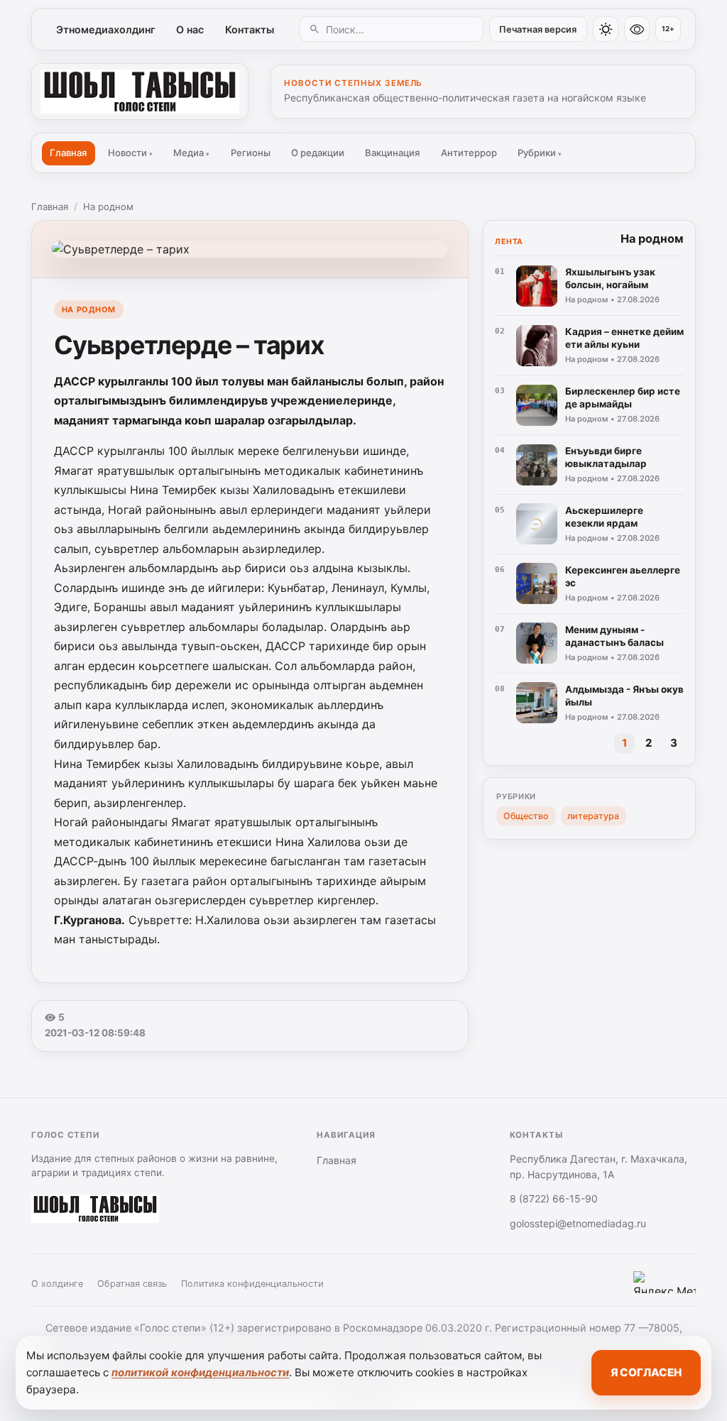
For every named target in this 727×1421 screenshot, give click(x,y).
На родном (108, 206)
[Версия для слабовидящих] (637, 29)
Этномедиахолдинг (105, 29)
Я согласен (646, 1372)
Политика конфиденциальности (252, 1283)
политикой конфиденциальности (200, 1372)
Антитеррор (469, 152)
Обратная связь (132, 1283)
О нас (190, 29)
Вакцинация (392, 152)
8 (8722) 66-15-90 (554, 1198)
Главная (68, 152)
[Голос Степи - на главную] (139, 91)
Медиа (191, 152)
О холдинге (57, 1283)
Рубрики (540, 152)
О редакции (317, 152)
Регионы (250, 152)
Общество (526, 816)
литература (593, 816)
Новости (130, 152)
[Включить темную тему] (605, 29)
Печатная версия (537, 29)
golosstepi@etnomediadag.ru (578, 1223)
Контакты (249, 29)
